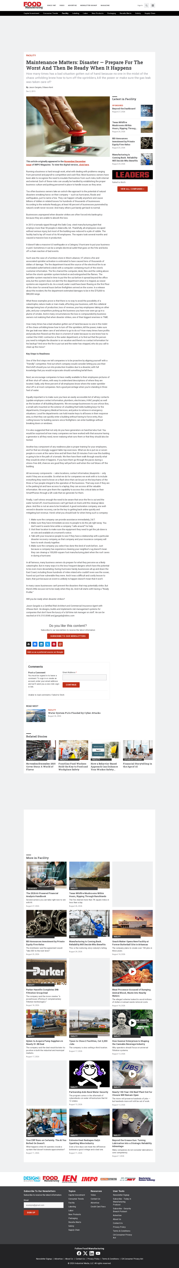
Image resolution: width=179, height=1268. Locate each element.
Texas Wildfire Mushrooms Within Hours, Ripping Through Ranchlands (124, 125)
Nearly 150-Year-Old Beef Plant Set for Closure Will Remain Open (132, 1093)
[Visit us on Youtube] (98, 1253)
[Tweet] (47, 644)
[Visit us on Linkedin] (92, 1253)
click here (84, 164)
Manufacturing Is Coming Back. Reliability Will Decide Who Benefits (125, 157)
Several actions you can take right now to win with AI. (46, 901)
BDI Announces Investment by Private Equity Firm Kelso (123, 141)
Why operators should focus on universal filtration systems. (130, 1048)
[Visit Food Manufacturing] (51, 1179)
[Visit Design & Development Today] (32, 1179)
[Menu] (152, 5)
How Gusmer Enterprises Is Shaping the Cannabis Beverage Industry (130, 1042)
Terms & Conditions (110, 1259)
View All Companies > (132, 189)
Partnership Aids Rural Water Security (88, 1092)
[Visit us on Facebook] (79, 1253)
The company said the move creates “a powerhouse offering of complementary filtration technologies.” (43, 999)
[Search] (146, 5)
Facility (31, 55)
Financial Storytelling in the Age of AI (137, 765)
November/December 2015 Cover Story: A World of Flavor (41, 766)
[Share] (35, 644)
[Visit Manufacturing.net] (127, 1179)
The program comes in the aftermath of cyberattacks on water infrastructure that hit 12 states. (88, 1098)
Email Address (70, 672)
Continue (71, 685)
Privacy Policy (93, 1259)
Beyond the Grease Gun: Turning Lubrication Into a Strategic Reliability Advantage (132, 1143)
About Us (69, 1259)
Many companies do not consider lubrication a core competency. (132, 1151)
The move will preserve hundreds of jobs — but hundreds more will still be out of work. (131, 1099)
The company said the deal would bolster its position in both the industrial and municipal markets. (45, 1050)
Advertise (58, 1259)
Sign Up (31, 1212)
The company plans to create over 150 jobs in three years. (132, 949)
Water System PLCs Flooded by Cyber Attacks (74, 713)
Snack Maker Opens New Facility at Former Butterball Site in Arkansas (130, 943)
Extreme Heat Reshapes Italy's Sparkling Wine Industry (84, 1142)
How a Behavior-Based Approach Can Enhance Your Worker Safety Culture (104, 766)
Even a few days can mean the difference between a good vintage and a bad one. (87, 1148)
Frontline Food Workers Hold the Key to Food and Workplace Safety (73, 766)
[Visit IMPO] (89, 1179)
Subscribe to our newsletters (67, 636)
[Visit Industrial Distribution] (108, 1179)
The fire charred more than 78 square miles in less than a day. (89, 901)
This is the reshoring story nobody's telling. (88, 948)
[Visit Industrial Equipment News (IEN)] (69, 1179)
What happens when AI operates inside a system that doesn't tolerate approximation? (45, 1148)
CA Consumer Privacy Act (132, 1259)
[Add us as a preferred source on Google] (60, 644)
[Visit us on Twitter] (85, 1253)
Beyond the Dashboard (124, 108)
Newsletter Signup (44, 1259)
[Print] (28, 644)
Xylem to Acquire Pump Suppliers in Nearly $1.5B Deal (44, 1042)
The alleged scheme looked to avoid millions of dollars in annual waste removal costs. (132, 1000)
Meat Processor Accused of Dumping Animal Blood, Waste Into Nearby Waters (131, 992)
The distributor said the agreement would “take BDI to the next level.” (44, 949)
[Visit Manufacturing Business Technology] (147, 1179)
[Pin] (54, 644)
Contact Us (80, 1259)
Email (26, 1200)
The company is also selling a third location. (88, 1047)
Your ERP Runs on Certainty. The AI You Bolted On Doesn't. (46, 1142)
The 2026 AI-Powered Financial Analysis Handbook (42, 895)
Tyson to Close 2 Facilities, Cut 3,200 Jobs (88, 1042)
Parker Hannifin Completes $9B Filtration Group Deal (42, 991)
